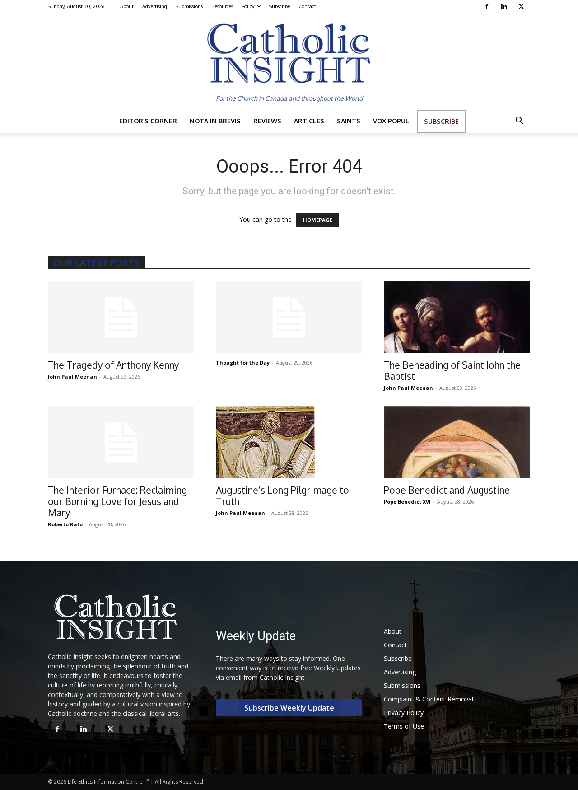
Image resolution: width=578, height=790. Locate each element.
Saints (348, 121)
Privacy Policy (404, 712)
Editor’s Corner (148, 121)
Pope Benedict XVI (407, 501)
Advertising (154, 6)
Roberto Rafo (65, 524)
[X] (522, 6)
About (127, 6)
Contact (307, 6)
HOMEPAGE (317, 219)
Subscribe (279, 6)
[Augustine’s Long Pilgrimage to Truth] (289, 442)
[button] (519, 121)
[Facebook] (488, 6)
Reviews (267, 121)
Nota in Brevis (215, 121)
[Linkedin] (505, 6)
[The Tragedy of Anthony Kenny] (121, 317)
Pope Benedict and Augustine (447, 490)
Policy (248, 6)
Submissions (189, 6)
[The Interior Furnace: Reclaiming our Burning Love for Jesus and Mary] (121, 442)
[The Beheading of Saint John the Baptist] (457, 317)
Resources (222, 6)
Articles (309, 121)
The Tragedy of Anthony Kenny (113, 365)
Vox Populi (392, 121)
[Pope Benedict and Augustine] (457, 442)
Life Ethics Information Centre (105, 781)
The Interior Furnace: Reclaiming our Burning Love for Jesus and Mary (117, 501)
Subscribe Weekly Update (289, 708)
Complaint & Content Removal (428, 699)
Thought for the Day (243, 362)
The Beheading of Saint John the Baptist (452, 370)
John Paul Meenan (72, 376)
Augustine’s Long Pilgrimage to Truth (282, 495)
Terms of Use (404, 726)
